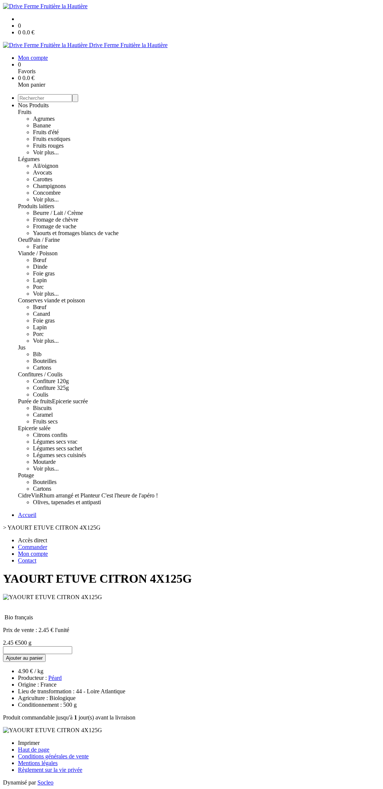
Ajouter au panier (24, 658)
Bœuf (39, 260)
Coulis (40, 394)
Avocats (42, 172)
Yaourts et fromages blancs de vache (76, 233)
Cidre (24, 495)
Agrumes (44, 118)
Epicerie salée (34, 428)
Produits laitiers (36, 206)
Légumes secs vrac (55, 441)
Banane (42, 125)
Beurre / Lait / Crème (58, 213)
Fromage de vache (54, 226)
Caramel (43, 415)
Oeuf (24, 240)
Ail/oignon (45, 166)
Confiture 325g (51, 388)
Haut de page (33, 749)
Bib (37, 354)
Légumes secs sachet (57, 448)
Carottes (42, 179)
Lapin (40, 280)
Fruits (24, 112)
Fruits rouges (48, 145)
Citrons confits (50, 435)
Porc (38, 287)
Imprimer (29, 743)
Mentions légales (38, 763)
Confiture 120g (51, 381)
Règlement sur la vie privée (50, 770)
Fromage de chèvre (55, 219)
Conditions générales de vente (53, 756)
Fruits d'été (46, 132)
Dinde (40, 266)
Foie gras (44, 273)
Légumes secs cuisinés (59, 455)
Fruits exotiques (51, 139)
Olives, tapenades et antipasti (67, 502)
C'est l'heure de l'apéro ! (129, 495)
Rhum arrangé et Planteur (70, 495)
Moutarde (44, 462)
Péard (55, 678)
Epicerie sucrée (70, 401)
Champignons (49, 186)
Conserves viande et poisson (51, 300)
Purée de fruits (35, 401)
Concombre (47, 192)
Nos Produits (33, 105)
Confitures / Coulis (40, 374)
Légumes (29, 159)
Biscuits (42, 408)
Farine (40, 246)
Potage (26, 475)
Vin (35, 495)
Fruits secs (45, 421)
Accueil (27, 515)
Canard (41, 314)
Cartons (42, 367)
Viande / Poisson (38, 253)
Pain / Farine (45, 240)
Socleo (45, 782)
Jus (21, 347)
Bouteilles (44, 361)
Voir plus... (46, 152)
